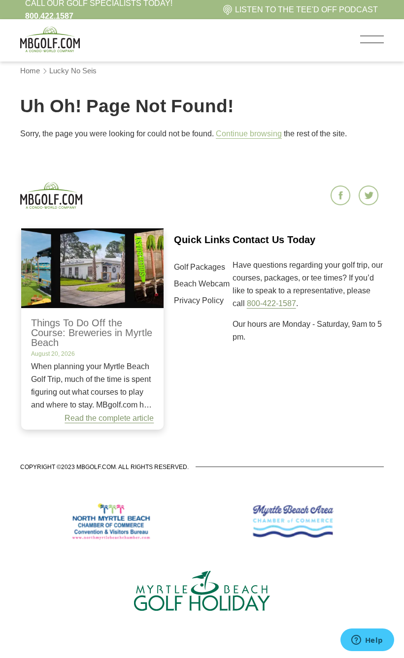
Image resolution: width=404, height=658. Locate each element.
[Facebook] (342, 196)
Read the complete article (109, 418)
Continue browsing (249, 133)
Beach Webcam (202, 284)
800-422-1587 (271, 303)
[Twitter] (370, 196)
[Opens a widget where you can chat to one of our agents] (367, 640)
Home (30, 70)
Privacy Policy (199, 300)
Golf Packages (199, 267)
